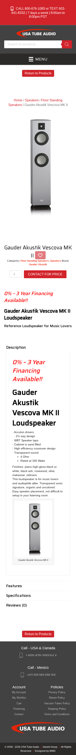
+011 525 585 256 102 (41, 674)
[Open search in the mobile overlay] (38, 44)
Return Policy (57, 697)
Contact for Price (45, 274)
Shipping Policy (57, 708)
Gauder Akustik (38, 264)
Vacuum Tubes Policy (57, 703)
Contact (19, 714)
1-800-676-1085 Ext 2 (41, 655)
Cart (19, 703)
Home (18, 100)
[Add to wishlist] (40, 255)
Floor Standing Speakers (34, 260)
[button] (38, 12)
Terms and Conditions (57, 714)
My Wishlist (19, 697)
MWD (52, 751)
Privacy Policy (56, 692)
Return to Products (38, 73)
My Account (19, 692)
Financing (19, 708)
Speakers (32, 100)
